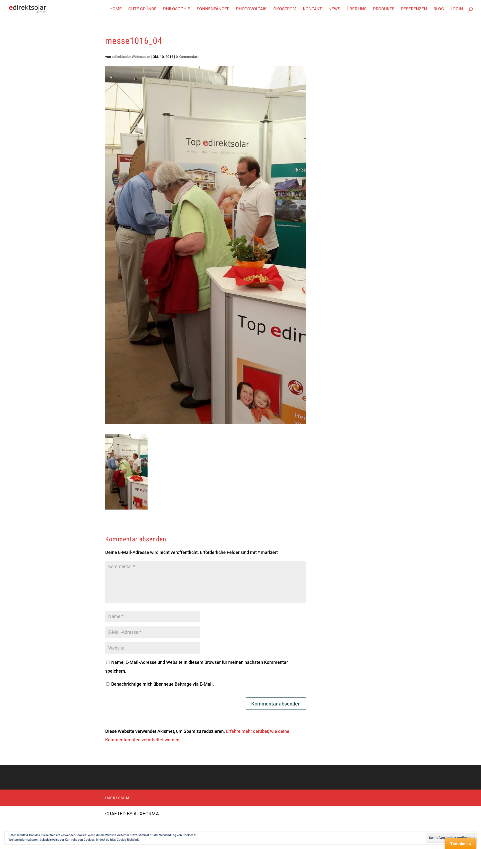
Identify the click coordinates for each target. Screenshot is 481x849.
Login (457, 9)
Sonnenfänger (213, 9)
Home (115, 9)
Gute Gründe (142, 9)
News (334, 9)
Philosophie (176, 9)
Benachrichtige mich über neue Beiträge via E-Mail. (162, 684)
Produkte (384, 9)
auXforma (146, 814)
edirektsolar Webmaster (131, 57)
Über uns (357, 9)
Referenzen (414, 9)
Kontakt (312, 9)
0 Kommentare (187, 57)
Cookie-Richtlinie (128, 839)
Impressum (117, 798)
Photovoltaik (251, 9)
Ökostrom (284, 9)
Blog (438, 9)
